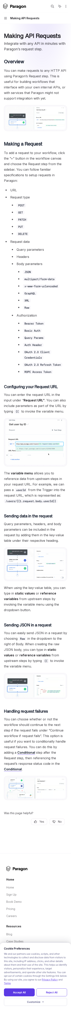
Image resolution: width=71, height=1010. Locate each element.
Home (10, 887)
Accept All (19, 992)
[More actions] (66, 6)
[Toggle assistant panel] (60, 6)
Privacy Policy (50, 979)
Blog (9, 934)
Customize (33, 1001)
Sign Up (11, 894)
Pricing (10, 908)
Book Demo (14, 901)
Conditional (26, 752)
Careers (11, 916)
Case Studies (14, 941)
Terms (7, 983)
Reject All (51, 992)
